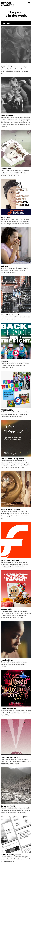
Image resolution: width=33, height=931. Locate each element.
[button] (29, 3)
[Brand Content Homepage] (7, 4)
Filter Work (6, 23)
